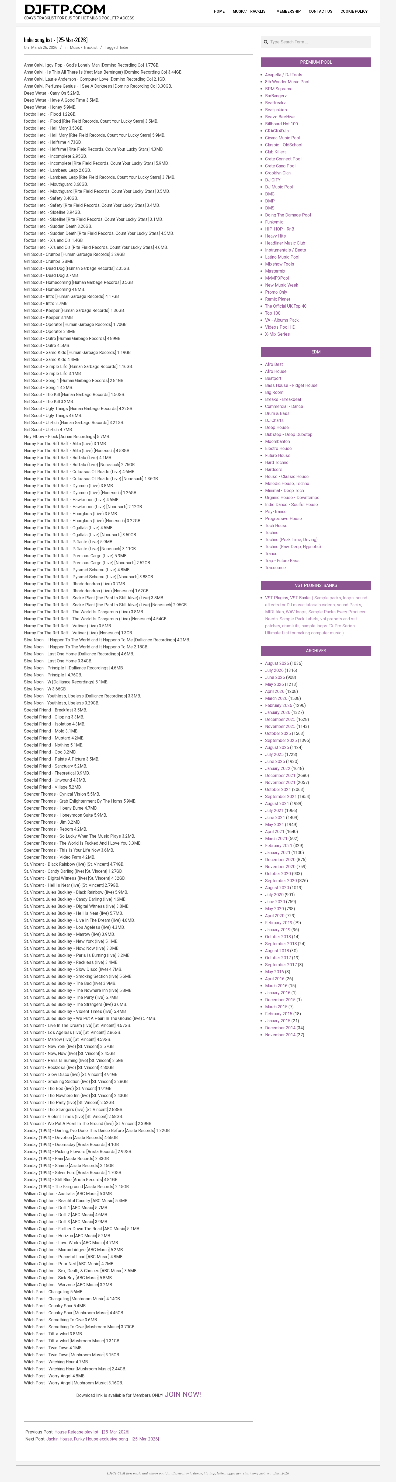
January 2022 (277, 768)
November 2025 (280, 726)
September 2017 (281, 964)
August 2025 (277, 747)
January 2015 (277, 1020)
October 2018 (278, 936)
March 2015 (276, 1006)
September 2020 (281, 880)
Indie (124, 47)
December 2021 (280, 775)
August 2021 (277, 803)
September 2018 (281, 943)
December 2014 (280, 1027)
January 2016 (277, 992)
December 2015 (280, 999)
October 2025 (278, 733)
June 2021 (275, 817)
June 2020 (275, 901)
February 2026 (278, 705)
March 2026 (276, 698)
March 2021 (276, 838)
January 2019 (277, 929)
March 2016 (276, 985)
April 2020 (274, 915)
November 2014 (280, 1034)
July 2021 (274, 810)
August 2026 (277, 663)
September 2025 (281, 740)
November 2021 (280, 782)
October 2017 (278, 957)
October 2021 (278, 789)
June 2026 (275, 677)
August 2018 (277, 950)
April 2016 (274, 978)
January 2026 (277, 712)
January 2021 (277, 852)
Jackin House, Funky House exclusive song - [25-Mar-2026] (102, 1439)
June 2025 (275, 761)
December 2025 (280, 719)
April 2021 (274, 831)
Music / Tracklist (84, 47)
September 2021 (281, 796)
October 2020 (278, 873)
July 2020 (274, 894)
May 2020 (274, 908)
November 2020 (280, 866)
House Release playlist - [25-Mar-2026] (91, 1432)
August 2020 (277, 887)
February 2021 (278, 845)
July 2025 (274, 754)
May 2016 (274, 971)
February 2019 (278, 922)
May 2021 (274, 824)
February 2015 (278, 1013)
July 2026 (274, 670)
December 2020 (280, 859)
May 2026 (274, 684)
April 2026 (274, 691)
